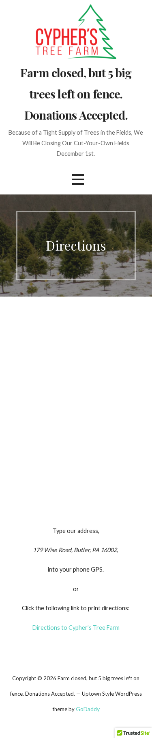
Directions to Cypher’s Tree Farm (76, 627)
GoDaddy (88, 708)
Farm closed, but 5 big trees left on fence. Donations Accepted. (75, 93)
